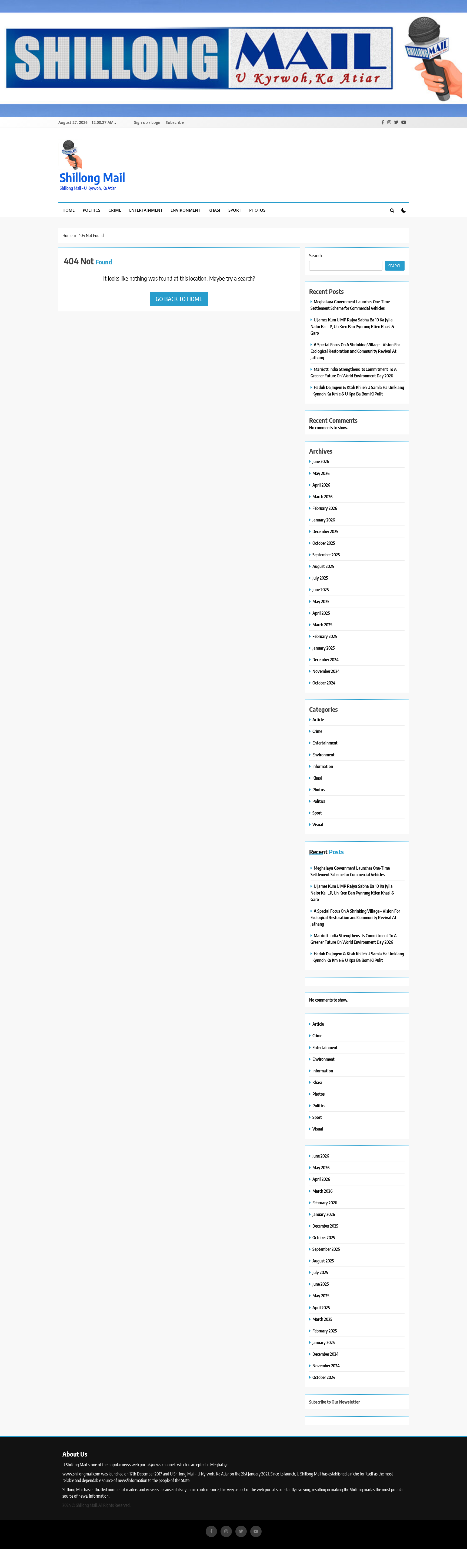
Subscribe (175, 122)
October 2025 (323, 543)
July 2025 (320, 578)
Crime (114, 210)
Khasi (214, 210)
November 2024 (326, 671)
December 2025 (325, 531)
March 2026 (322, 496)
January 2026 (323, 520)
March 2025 (322, 624)
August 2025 (323, 566)
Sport (234, 210)
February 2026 (324, 508)
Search (315, 255)
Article (318, 719)
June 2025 (320, 589)
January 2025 (323, 648)
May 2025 (320, 601)
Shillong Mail (92, 177)
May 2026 (321, 473)
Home (68, 210)
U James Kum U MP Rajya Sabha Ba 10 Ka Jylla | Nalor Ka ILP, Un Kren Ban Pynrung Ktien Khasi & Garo (353, 326)
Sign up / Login (148, 122)
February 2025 (324, 636)
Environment (185, 210)
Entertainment (145, 210)
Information (322, 766)
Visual (317, 824)
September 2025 (326, 554)
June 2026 (320, 461)
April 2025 (321, 613)
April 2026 (321, 485)
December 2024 (325, 659)
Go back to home (179, 299)
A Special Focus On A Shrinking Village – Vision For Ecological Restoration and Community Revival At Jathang (355, 351)
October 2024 (323, 683)
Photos (257, 210)
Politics (91, 210)
